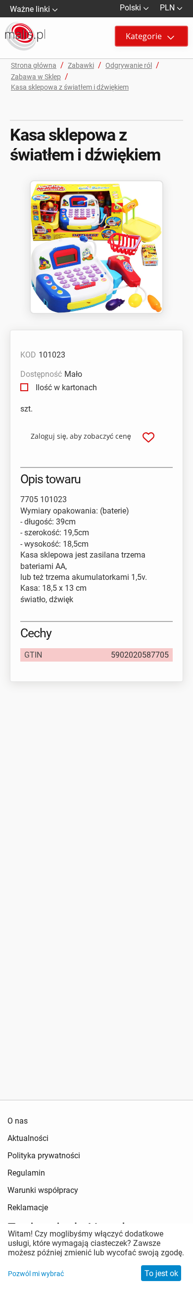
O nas (17, 1121)
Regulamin (26, 1173)
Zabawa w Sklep (36, 77)
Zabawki (81, 65)
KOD (28, 355)
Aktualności (27, 1138)
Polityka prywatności (43, 1155)
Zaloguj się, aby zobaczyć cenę (81, 436)
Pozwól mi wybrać (36, 1274)
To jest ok (161, 1273)
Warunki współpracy (42, 1190)
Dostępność (41, 374)
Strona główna (33, 65)
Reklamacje (27, 1207)
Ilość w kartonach (65, 387)
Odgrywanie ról (128, 65)
